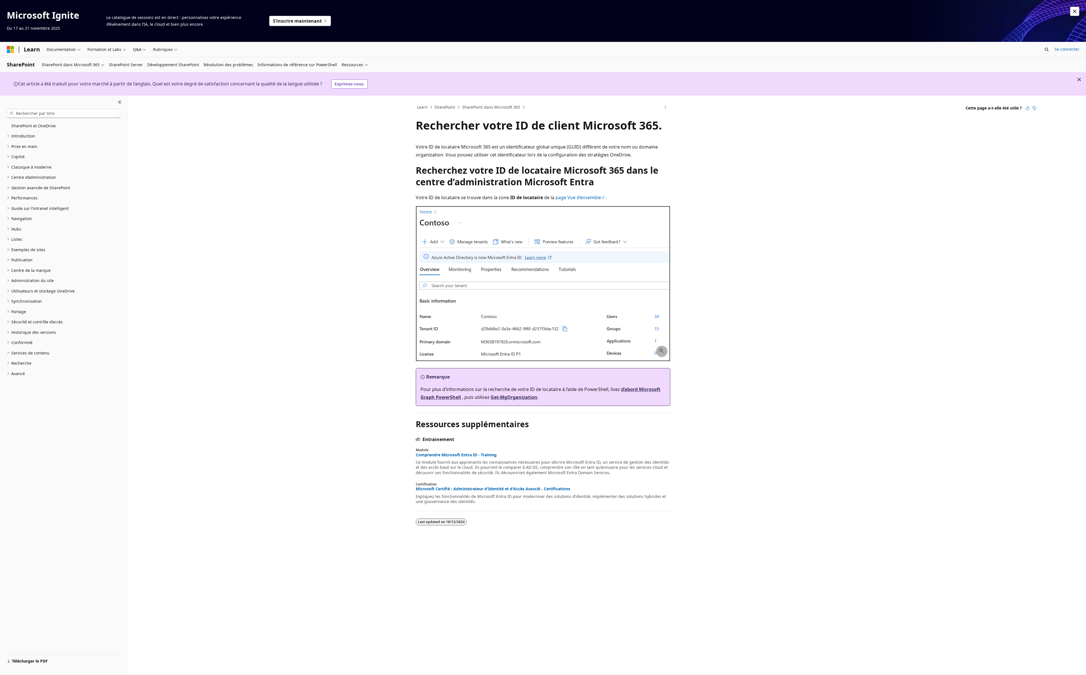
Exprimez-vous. (350, 84)
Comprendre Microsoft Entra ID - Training (456, 454)
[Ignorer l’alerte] (1074, 11)
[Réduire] (120, 102)
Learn (422, 107)
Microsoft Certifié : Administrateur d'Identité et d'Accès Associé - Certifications (493, 488)
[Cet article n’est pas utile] (1034, 108)
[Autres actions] (665, 107)
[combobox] (63, 113)
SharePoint (444, 107)
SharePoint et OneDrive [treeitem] (33, 125)
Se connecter (1067, 49)
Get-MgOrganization (514, 397)
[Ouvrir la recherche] (1046, 49)
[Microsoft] (10, 49)
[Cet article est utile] (1027, 108)
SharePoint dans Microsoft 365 (491, 107)
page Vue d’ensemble (578, 197)
